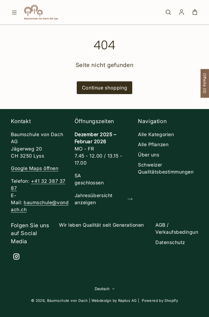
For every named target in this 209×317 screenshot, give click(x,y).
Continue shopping (104, 88)
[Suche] (168, 12)
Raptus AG (127, 300)
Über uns (148, 155)
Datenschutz (170, 242)
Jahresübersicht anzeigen (94, 199)
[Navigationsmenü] (14, 12)
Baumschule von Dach (67, 300)
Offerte (204, 83)
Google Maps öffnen (35, 168)
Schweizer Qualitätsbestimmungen (165, 168)
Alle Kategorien (156, 134)
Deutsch (102, 288)
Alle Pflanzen (153, 144)
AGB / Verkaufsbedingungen (181, 228)
